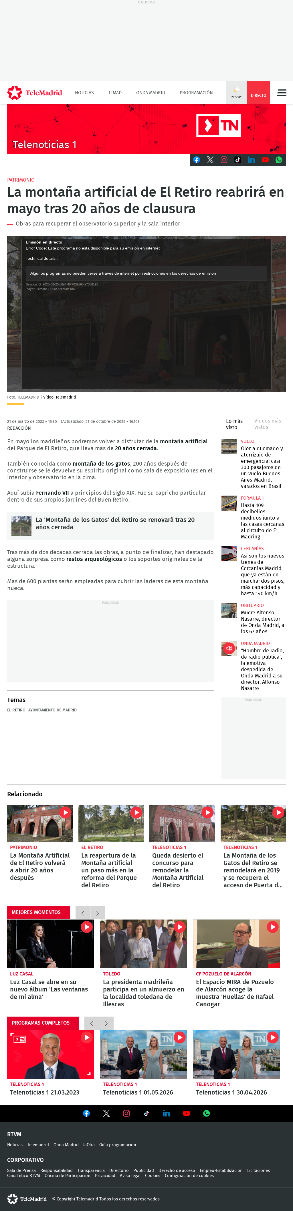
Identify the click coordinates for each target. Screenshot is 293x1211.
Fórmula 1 (252, 498)
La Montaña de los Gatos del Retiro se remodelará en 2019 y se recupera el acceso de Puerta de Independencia (253, 823)
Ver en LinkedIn (166, 1113)
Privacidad (105, 1176)
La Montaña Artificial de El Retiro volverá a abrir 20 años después (40, 823)
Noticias (84, 92)
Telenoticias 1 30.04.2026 (236, 1054)
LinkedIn (251, 160)
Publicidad (143, 1170)
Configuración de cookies (189, 1176)
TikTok (238, 159)
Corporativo (25, 1160)
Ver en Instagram (126, 1113)
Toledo (111, 973)
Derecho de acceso (177, 1170)
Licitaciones (258, 1170)
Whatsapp (279, 160)
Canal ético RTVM (23, 1176)
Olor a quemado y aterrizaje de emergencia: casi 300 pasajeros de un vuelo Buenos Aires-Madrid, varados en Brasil (228, 446)
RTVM (14, 1134)
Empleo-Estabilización (221, 1170)
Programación (196, 92)
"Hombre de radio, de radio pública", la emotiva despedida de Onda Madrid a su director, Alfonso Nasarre (228, 648)
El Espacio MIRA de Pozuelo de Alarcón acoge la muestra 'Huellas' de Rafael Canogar (236, 944)
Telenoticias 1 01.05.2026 (143, 1054)
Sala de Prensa (21, 1170)
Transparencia (91, 1170)
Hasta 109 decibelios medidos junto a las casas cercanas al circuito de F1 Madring (228, 503)
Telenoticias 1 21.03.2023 (50, 1054)
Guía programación (117, 1145)
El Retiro (16, 710)
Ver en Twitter (106, 1114)
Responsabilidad (56, 1170)
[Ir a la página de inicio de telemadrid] (34, 93)
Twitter (210, 159)
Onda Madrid (150, 92)
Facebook (196, 159)
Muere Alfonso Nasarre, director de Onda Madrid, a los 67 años (228, 610)
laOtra (89, 1145)
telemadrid (27, 1199)
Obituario (252, 605)
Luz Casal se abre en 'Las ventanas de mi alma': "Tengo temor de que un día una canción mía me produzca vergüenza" (50, 944)
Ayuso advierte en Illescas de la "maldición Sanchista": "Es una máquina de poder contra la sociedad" (143, 944)
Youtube (265, 160)
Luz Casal (21, 973)
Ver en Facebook (86, 1114)
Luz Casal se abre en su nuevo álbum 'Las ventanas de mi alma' (49, 989)
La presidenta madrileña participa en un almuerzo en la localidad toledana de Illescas (143, 993)
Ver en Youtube (186, 1113)
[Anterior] (83, 912)
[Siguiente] (97, 912)
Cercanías (252, 548)
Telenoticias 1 (169, 847)
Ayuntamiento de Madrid (52, 710)
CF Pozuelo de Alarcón (223, 973)
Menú (281, 92)
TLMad (115, 92)
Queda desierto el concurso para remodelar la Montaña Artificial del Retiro (182, 823)
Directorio (119, 1170)
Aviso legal (130, 1176)
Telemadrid (38, 1145)
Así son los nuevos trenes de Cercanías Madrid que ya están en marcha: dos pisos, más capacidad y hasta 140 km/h (228, 553)
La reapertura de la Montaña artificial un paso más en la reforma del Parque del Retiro (111, 823)
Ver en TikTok (146, 1114)
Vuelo (247, 441)
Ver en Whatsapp (206, 1113)
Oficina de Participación (67, 1176)
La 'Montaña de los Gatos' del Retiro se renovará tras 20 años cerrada (21, 526)
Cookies (152, 1176)
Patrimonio (21, 180)
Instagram (224, 160)
